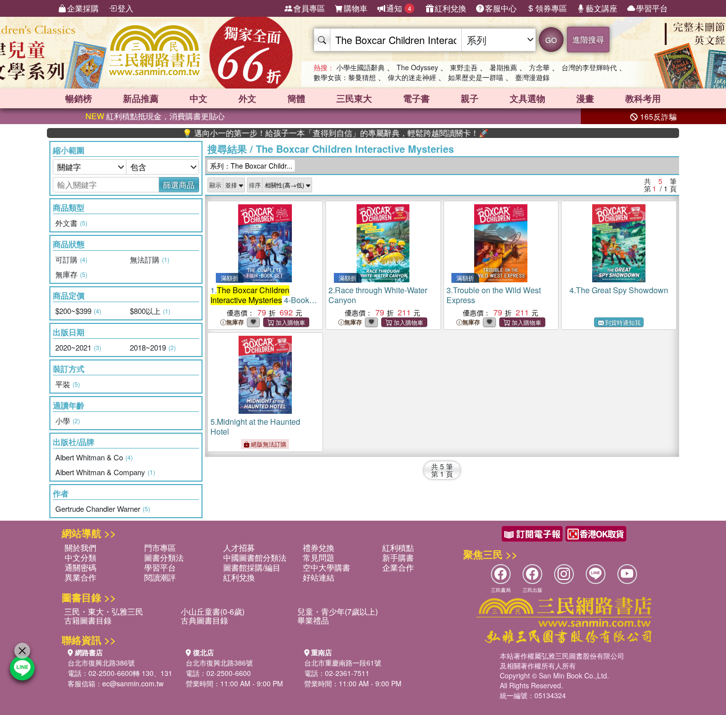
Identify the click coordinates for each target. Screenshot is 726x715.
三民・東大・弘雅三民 (103, 611)
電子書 (416, 98)
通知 (398, 8)
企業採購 (83, 8)
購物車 (355, 8)
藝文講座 (601, 8)
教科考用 (643, 98)
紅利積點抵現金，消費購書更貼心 (155, 116)
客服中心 (501, 8)
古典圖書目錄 (204, 620)
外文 (247, 98)
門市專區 (160, 547)
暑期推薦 (503, 67)
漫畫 (585, 98)
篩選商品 (179, 184)
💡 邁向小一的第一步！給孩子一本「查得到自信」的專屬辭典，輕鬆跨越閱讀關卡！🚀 (317, 133)
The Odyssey (417, 67)
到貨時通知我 (623, 322)
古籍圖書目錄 (88, 620)
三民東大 (354, 98)
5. (255, 426)
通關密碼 (80, 567)
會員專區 (309, 8)
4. (618, 290)
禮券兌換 (318, 547)
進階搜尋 (588, 39)
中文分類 (80, 557)
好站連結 (318, 577)
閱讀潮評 (160, 577)
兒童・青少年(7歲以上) (337, 611)
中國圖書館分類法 (254, 557)
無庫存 (235, 322)
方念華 (539, 67)
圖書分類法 (164, 557)
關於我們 (80, 547)
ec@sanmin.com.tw (132, 683)
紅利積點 (398, 547)
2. (377, 295)
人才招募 (239, 547)
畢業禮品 (313, 620)
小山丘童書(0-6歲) (212, 611)
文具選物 (527, 98)
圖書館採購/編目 (252, 567)
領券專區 (551, 8)
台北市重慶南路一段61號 (342, 663)
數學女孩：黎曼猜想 (345, 77)
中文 (198, 98)
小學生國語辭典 (360, 67)
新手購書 (398, 557)
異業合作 (80, 577)
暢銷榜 (78, 98)
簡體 (296, 98)
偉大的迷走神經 (412, 77)
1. (259, 299)
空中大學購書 (326, 567)
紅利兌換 (450, 8)
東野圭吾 (464, 67)
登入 (125, 8)
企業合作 (398, 567)
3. (493, 295)
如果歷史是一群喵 (475, 77)
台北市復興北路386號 (101, 663)
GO (551, 40)
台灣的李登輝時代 (589, 67)
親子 (470, 98)
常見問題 (318, 557)
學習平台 (652, 8)
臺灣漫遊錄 (532, 77)
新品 (141, 98)
